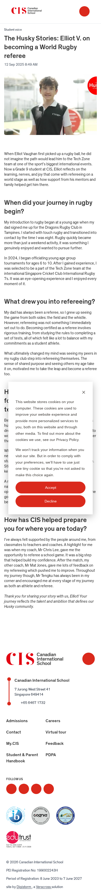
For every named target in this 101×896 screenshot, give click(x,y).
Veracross (44, 887)
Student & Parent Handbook (22, 758)
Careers (53, 721)
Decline (51, 501)
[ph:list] (84, 11)
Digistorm (24, 887)
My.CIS (12, 743)
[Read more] (11, 789)
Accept (50, 487)
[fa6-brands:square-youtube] (49, 789)
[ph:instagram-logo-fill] (11, 789)
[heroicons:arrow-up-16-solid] (88, 659)
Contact (13, 732)
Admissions (17, 721)
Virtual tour (56, 732)
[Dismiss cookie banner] (83, 392)
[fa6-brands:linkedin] (36, 789)
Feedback (55, 743)
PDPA (51, 755)
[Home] (32, 11)
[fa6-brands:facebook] (24, 789)
